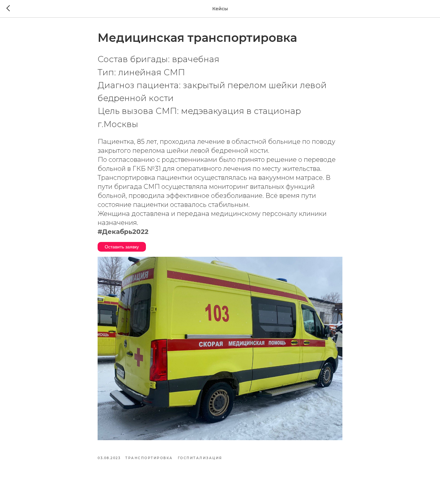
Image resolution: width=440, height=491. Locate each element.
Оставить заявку (122, 246)
